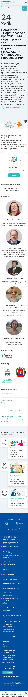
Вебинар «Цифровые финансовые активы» (16, 504)
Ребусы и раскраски (8, 626)
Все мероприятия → (7, 434)
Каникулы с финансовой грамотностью (9, 580)
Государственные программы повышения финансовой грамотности (12, 419)
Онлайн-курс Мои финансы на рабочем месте (11, 616)
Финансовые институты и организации (16, 499)
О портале (5, 639)
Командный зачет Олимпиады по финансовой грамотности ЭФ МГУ (16, 453)
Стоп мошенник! (7, 624)
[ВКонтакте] (8, 529)
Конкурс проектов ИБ (8, 659)
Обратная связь (8, 672)
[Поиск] (22, 2)
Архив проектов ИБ (8, 662)
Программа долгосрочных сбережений (10, 543)
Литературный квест (9, 574)
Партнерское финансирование (11, 549)
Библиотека (6, 567)
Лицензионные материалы (10, 588)
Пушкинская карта (8, 629)
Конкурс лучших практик (10, 598)
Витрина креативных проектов (11, 583)
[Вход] (26, 2)
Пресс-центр (6, 644)
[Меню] (24, 8)
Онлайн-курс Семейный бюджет (8, 552)
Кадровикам (6, 610)
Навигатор (5, 569)
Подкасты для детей (8, 631)
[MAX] (19, 529)
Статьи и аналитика (8, 539)
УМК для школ (6, 572)
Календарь (5, 641)
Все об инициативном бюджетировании (9, 656)
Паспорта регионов (8, 595)
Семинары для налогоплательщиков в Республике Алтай (16, 481)
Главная (3, 7)
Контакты (5, 646)
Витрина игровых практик (10, 586)
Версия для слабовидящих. (12, 676)
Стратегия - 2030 (7, 600)
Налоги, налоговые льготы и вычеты (15, 476)
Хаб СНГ (4, 603)
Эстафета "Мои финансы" (10, 546)
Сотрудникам (6, 613)
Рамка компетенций (8, 564)
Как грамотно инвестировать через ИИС (11, 556)
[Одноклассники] (12, 529)
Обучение (12, 448)
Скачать (14, 175)
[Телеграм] (16, 529)
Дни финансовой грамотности (11, 577)
